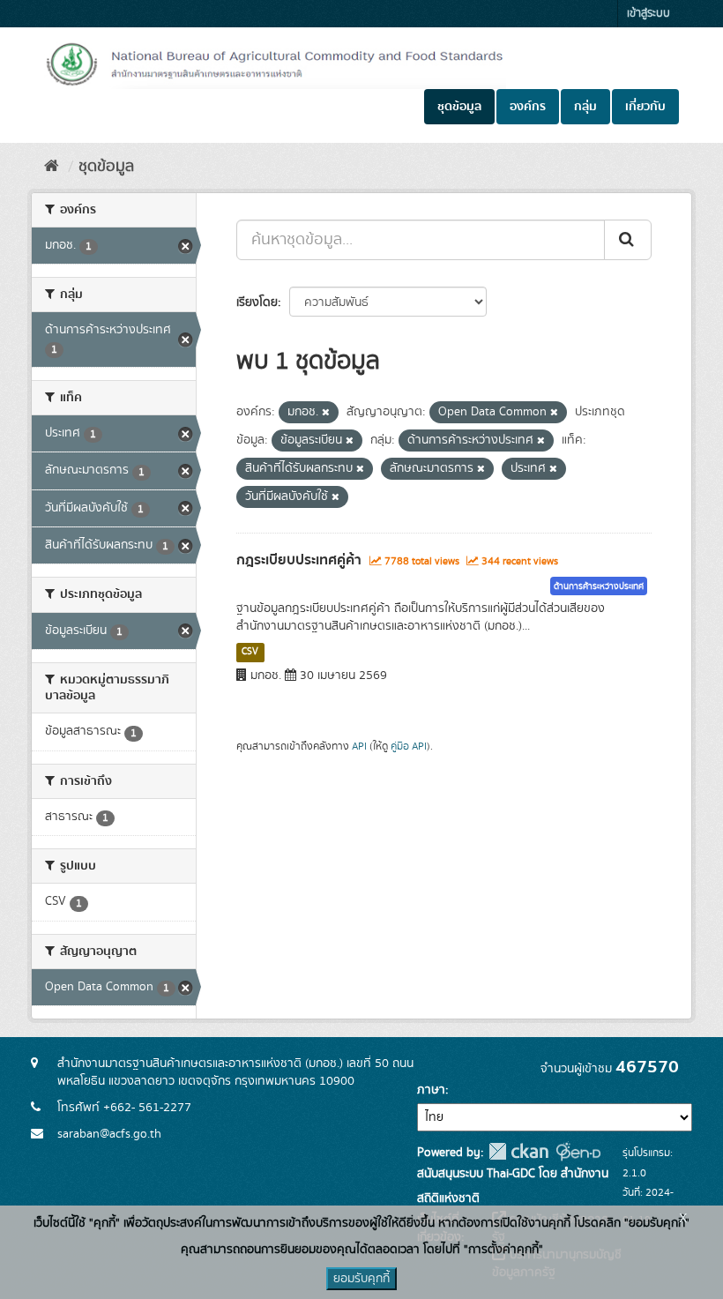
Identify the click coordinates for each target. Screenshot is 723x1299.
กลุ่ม (585, 106)
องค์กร (528, 106)
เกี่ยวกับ (645, 106)
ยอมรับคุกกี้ (361, 1279)
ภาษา (431, 1090)
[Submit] (628, 240)
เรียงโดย (257, 302)
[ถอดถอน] (326, 413)
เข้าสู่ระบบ (648, 13)
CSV (250, 652)
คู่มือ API (409, 746)
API (359, 746)
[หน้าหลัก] (51, 166)
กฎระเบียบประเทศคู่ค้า (299, 560)
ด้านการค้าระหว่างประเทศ (599, 586)
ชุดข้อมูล (459, 106)
